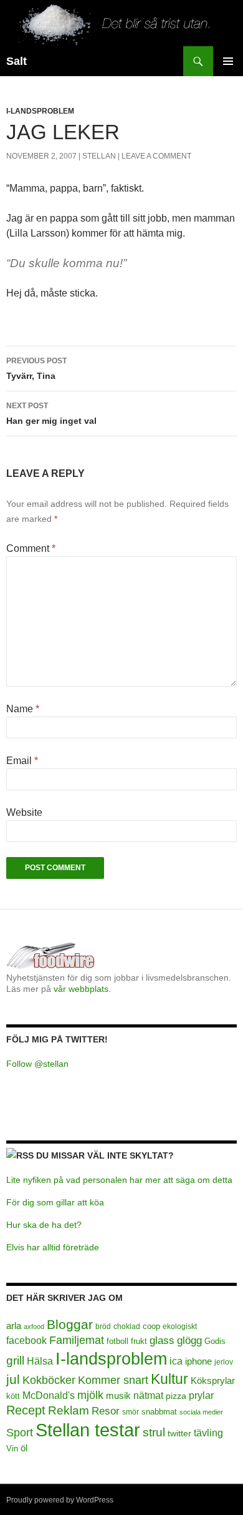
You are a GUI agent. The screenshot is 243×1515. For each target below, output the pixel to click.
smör (130, 1412)
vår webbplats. (82, 989)
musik (118, 1395)
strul (154, 1432)
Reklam (68, 1410)
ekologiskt (180, 1326)
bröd (103, 1326)
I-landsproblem (40, 111)
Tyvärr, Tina (36, 368)
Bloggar (70, 1324)
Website (24, 812)
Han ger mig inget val (51, 413)
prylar (201, 1395)
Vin (12, 1448)
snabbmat (159, 1412)
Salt (16, 61)
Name (22, 709)
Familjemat (76, 1340)
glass (162, 1340)
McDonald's (48, 1395)
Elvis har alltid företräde (52, 1247)
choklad (126, 1326)
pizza (176, 1396)
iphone (198, 1361)
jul (13, 1379)
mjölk (90, 1395)
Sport (19, 1432)
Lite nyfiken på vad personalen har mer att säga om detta (119, 1180)
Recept (25, 1410)
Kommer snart (113, 1380)
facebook (26, 1340)
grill (15, 1360)
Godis (215, 1341)
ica (176, 1360)
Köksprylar (213, 1380)
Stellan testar (88, 1429)
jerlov (223, 1362)
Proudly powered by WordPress (59, 1500)
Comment (30, 548)
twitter (179, 1433)
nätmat (148, 1395)
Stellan (99, 156)
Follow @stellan (37, 1064)
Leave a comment (156, 156)
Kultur (169, 1379)
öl (24, 1448)
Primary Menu (228, 61)
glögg (189, 1340)
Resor (106, 1411)
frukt (139, 1341)
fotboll (117, 1341)
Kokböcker (48, 1380)
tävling (208, 1433)
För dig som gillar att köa (55, 1202)
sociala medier (201, 1412)
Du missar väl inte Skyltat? (105, 1155)
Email (22, 760)
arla (13, 1325)
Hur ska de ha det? (44, 1225)
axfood (34, 1326)
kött (13, 1396)
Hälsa (40, 1361)
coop (151, 1326)
